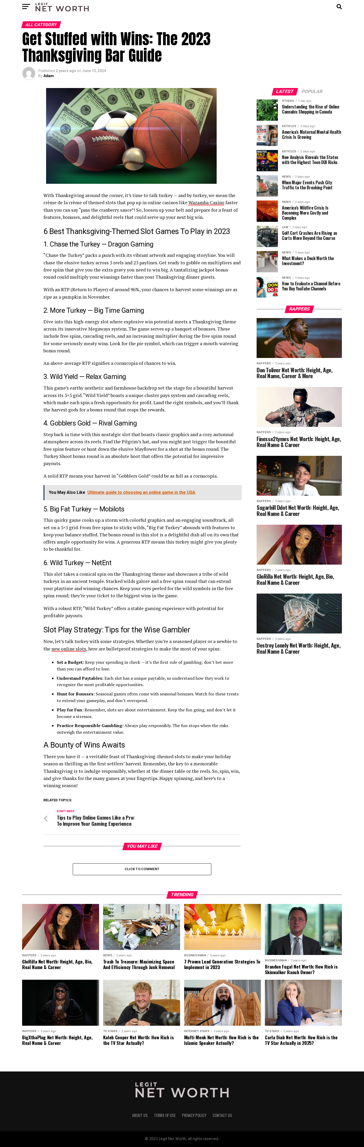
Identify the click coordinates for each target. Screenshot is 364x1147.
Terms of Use (165, 1115)
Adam (48, 76)
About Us (140, 1115)
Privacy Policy (194, 1115)
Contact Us (222, 1115)
